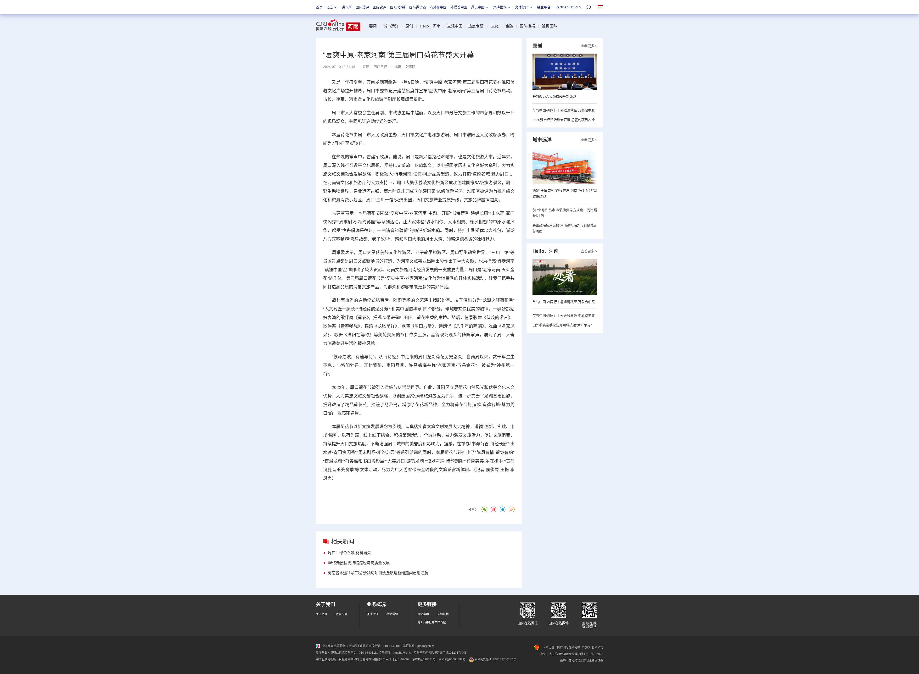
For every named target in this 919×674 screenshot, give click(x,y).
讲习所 (347, 7)
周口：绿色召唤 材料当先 (349, 553)
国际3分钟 (397, 7)
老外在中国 (438, 7)
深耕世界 (499, 7)
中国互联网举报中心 (335, 646)
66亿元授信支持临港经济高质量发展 (359, 563)
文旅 (495, 26)
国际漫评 (362, 7)
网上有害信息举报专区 (431, 622)
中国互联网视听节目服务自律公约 (337, 659)
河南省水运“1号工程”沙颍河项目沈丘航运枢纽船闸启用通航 (378, 573)
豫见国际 (549, 26)
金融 (509, 26)
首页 (319, 7)
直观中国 (454, 26)
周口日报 (380, 67)
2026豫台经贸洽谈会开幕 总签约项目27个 (563, 120)
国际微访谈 (417, 7)
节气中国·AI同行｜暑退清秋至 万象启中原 (563, 110)
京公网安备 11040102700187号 (495, 659)
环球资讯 (372, 614)
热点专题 (475, 26)
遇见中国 (477, 7)
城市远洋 (391, 26)
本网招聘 (341, 614)
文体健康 (521, 7)
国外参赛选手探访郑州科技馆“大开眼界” (562, 325)
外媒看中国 (458, 7)
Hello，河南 (430, 26)
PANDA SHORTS (568, 7)
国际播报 (527, 26)
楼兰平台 (543, 7)
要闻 (373, 26)
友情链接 (443, 614)
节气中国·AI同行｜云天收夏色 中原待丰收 (563, 315)
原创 (409, 26)
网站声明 (423, 614)
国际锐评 (379, 7)
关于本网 (321, 614)
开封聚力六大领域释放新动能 (554, 97)
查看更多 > (589, 46)
